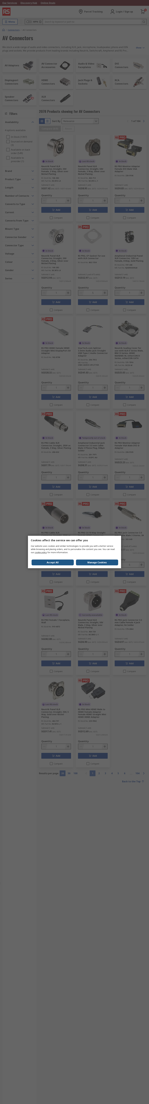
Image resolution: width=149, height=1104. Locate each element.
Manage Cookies (97, 562)
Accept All (53, 562)
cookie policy (41, 552)
